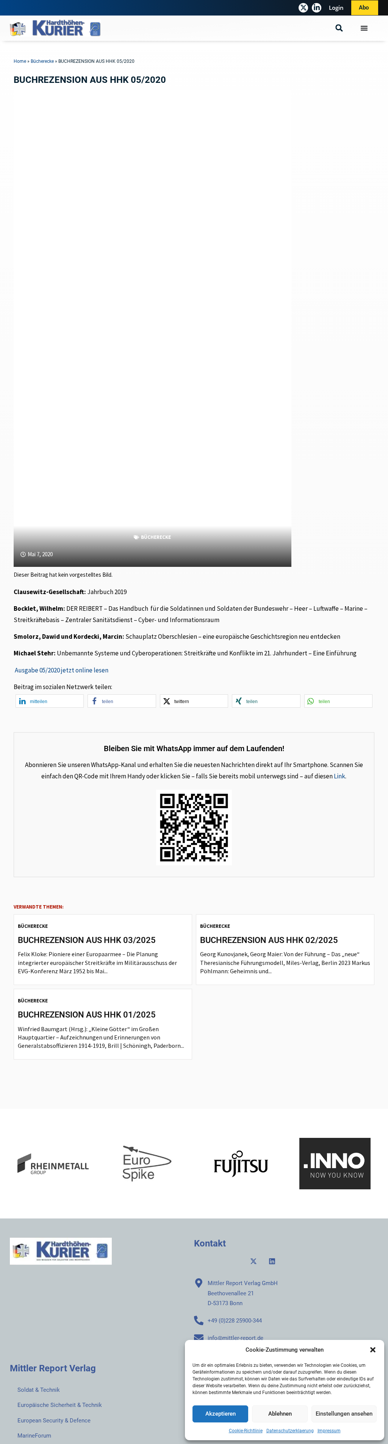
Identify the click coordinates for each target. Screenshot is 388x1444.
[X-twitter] (303, 7)
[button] (373, 1350)
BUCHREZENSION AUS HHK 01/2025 (87, 1014)
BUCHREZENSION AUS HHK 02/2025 (269, 940)
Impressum (329, 1430)
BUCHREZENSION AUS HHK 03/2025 (87, 940)
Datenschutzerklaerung (290, 1430)
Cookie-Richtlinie (246, 1430)
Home (20, 61)
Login (336, 7)
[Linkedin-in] (316, 7)
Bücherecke (42, 61)
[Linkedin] (272, 1261)
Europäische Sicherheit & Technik (59, 1405)
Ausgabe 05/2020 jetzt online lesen (61, 670)
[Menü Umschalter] (364, 28)
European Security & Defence (54, 1420)
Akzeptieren (220, 1413)
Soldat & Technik (38, 1389)
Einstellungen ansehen (344, 1413)
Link (339, 776)
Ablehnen (280, 1413)
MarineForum (34, 1435)
